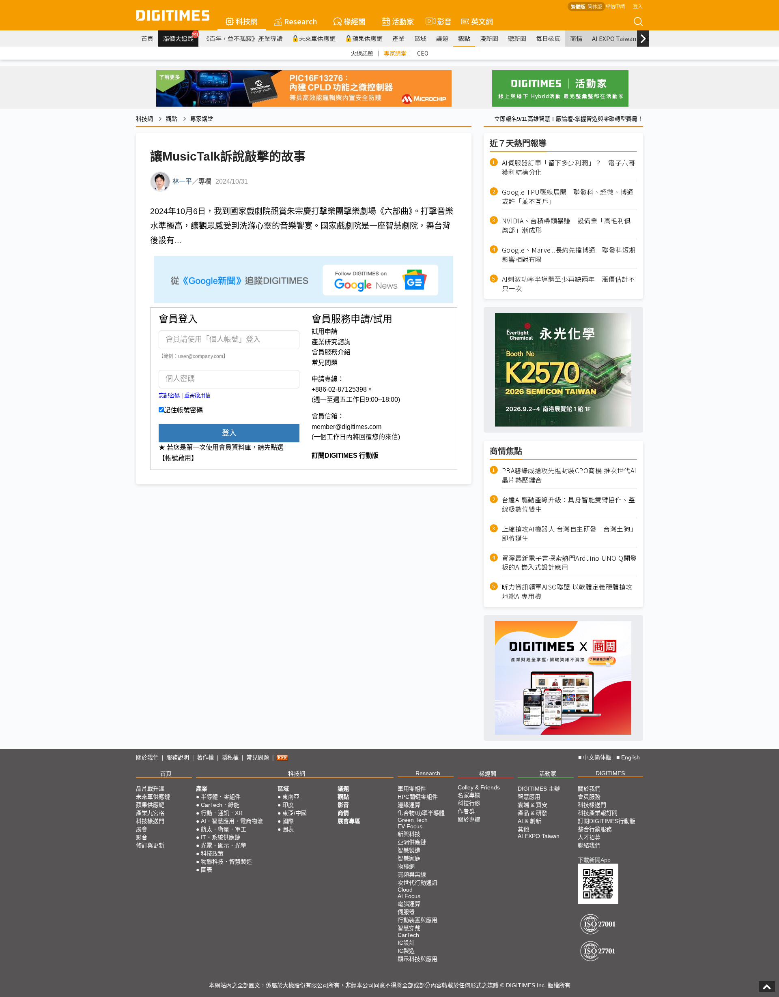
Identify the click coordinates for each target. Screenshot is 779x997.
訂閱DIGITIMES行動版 (606, 821)
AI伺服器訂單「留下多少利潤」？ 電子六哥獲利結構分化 (568, 167)
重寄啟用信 (197, 395)
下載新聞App (594, 860)
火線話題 (362, 53)
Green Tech (413, 820)
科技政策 (212, 853)
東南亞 (290, 796)
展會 (141, 829)
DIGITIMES (610, 773)
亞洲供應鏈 (412, 842)
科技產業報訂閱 (598, 813)
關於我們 (147, 757)
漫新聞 (489, 38)
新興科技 (409, 834)
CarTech (408, 935)
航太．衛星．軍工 (223, 829)
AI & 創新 (529, 821)
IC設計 (406, 942)
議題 (442, 38)
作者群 (466, 811)
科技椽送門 (150, 821)
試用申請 (325, 331)
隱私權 (230, 757)
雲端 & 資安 (532, 805)
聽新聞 (517, 38)
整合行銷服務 (595, 829)
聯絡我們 (589, 845)
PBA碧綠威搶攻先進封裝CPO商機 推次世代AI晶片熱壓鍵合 (569, 475)
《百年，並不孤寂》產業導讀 (242, 38)
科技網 (247, 21)
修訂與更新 (150, 845)
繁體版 (578, 6)
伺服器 (406, 912)
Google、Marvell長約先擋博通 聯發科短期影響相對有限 (569, 254)
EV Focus (410, 826)
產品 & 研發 (532, 813)
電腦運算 (409, 904)
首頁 (147, 38)
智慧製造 (409, 850)
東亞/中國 (294, 813)
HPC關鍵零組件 (418, 796)
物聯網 (406, 866)
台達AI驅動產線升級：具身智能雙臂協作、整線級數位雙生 (568, 504)
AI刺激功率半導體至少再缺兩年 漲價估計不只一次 (568, 283)
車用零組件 (412, 788)
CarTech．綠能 (220, 805)
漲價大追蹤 (180, 37)
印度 (288, 805)
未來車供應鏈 (317, 38)
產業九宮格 (150, 813)
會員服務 (589, 796)
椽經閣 (355, 21)
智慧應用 (529, 796)
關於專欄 (469, 819)
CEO (422, 53)
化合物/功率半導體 (421, 813)
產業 (398, 38)
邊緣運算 (409, 805)
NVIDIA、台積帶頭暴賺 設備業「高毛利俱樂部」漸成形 (566, 225)
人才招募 (589, 837)
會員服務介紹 (331, 352)
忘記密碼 (169, 395)
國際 (288, 821)
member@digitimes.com (346, 426)
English (630, 757)
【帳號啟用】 (178, 458)
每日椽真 (548, 38)
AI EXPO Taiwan (614, 38)
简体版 (594, 6)
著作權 (205, 757)
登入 (638, 5)
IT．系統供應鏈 (220, 837)
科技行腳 (469, 803)
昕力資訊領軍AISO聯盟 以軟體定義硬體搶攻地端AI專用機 (567, 591)
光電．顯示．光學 (223, 845)
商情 (576, 38)
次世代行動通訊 (417, 882)
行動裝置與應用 (417, 920)
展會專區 (349, 821)
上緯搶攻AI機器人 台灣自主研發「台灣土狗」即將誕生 (569, 533)
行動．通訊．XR (222, 813)
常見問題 (325, 362)
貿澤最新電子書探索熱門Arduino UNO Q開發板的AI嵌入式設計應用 (569, 562)
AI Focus (409, 896)
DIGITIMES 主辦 (539, 788)
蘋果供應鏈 (367, 38)
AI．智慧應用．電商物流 (232, 821)
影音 (441, 21)
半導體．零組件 (221, 796)
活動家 (403, 21)
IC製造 (406, 951)
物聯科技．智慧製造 (226, 861)
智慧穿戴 (409, 928)
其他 (523, 829)
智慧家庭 (409, 858)
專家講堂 (395, 53)
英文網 (482, 21)
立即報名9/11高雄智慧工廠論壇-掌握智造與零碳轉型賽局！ (568, 119)
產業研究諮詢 (331, 342)
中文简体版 (597, 757)
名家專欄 (469, 795)
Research (300, 21)
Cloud (405, 889)
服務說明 (177, 757)
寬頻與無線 (412, 874)
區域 (420, 38)
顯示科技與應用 (417, 959)
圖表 (206, 869)
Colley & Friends (479, 787)
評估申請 (615, 5)
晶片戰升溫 (150, 788)
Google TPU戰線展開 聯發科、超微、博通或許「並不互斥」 (568, 196)
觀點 (464, 38)
